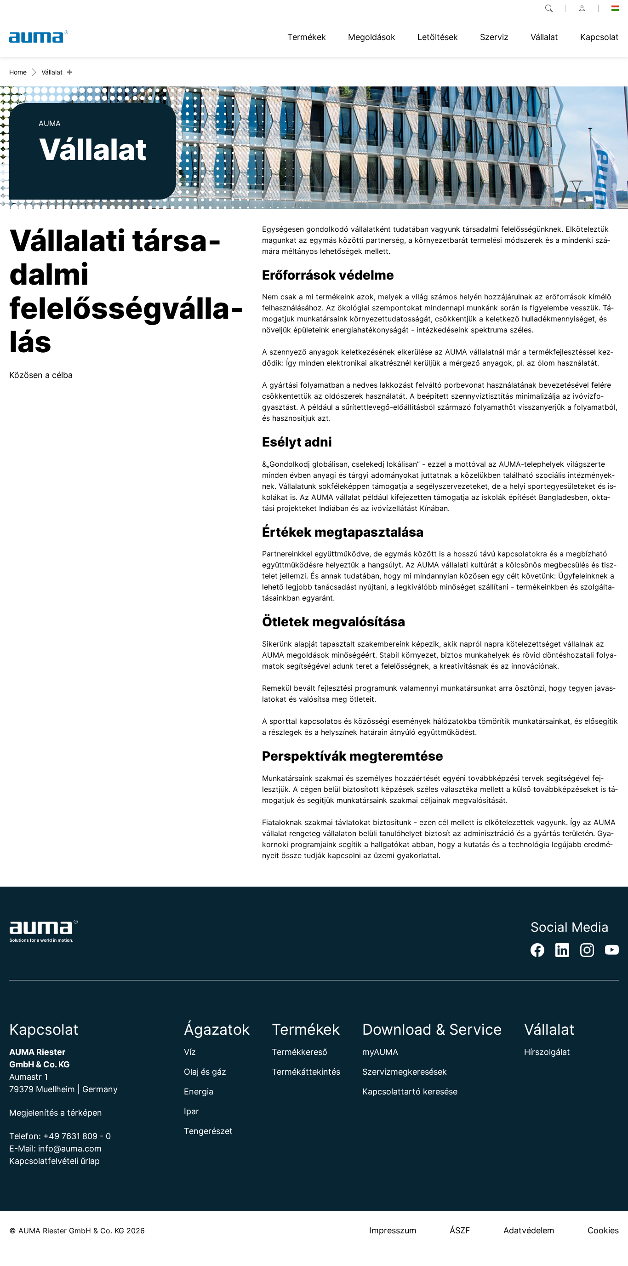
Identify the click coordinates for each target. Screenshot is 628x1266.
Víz (190, 1052)
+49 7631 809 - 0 (77, 1136)
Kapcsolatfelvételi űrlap (54, 1161)
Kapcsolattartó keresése (409, 1091)
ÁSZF (460, 1230)
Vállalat (52, 72)
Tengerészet (208, 1131)
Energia (198, 1091)
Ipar (191, 1111)
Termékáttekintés (306, 1072)
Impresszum (393, 1230)
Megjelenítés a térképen (55, 1112)
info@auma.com (70, 1148)
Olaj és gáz (205, 1072)
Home (18, 72)
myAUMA (380, 1052)
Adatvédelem (528, 1230)
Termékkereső (299, 1052)
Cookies (603, 1230)
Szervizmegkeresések (404, 1072)
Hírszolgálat (547, 1052)
